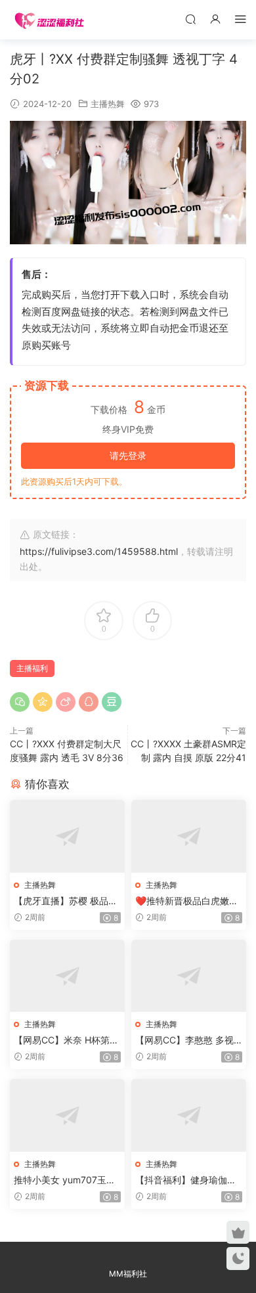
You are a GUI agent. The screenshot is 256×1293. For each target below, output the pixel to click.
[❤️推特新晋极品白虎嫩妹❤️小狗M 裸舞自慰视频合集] (188, 836)
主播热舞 (108, 104)
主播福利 (32, 668)
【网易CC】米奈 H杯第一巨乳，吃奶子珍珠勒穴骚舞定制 (66, 1040)
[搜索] (190, 19)
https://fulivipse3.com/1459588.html (99, 551)
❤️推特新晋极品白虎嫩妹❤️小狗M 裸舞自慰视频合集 (187, 901)
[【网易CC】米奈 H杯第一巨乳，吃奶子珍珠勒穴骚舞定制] (67, 976)
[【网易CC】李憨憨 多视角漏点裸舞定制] (188, 976)
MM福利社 (128, 1274)
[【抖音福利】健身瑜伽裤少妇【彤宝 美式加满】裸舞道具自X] (188, 1115)
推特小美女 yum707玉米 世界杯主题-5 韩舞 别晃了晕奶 (67, 1180)
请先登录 (128, 455)
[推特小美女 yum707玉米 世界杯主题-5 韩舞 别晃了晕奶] (67, 1115)
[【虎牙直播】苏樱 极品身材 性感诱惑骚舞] (67, 836)
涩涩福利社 (49, 19)
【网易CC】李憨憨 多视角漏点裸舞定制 (184, 1040)
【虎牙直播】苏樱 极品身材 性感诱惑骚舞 (65, 901)
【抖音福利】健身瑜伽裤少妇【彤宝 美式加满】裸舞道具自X (187, 1180)
